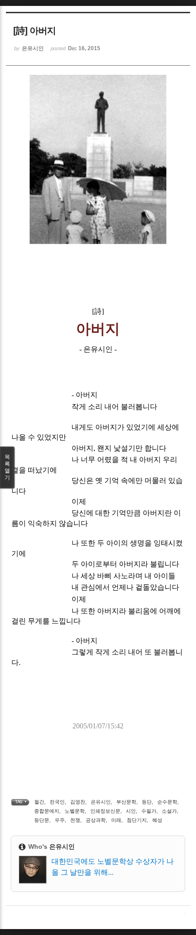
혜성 (157, 820)
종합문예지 (46, 811)
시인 (131, 811)
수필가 (148, 811)
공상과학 (96, 820)
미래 (116, 820)
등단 (147, 802)
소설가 (169, 811)
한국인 (57, 802)
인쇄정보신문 (105, 811)
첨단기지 (137, 820)
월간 (39, 802)
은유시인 (101, 802)
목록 (7, 467)
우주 (60, 820)
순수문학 (167, 802)
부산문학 (126, 802)
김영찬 (77, 802)
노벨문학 (75, 811)
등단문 (41, 820)
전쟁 (75, 820)
